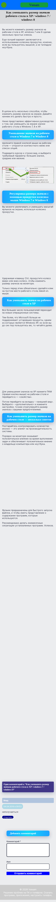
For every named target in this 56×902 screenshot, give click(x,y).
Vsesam (34, 5)
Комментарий (14, 841)
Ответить (8, 817)
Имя (8, 862)
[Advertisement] (28, 79)
